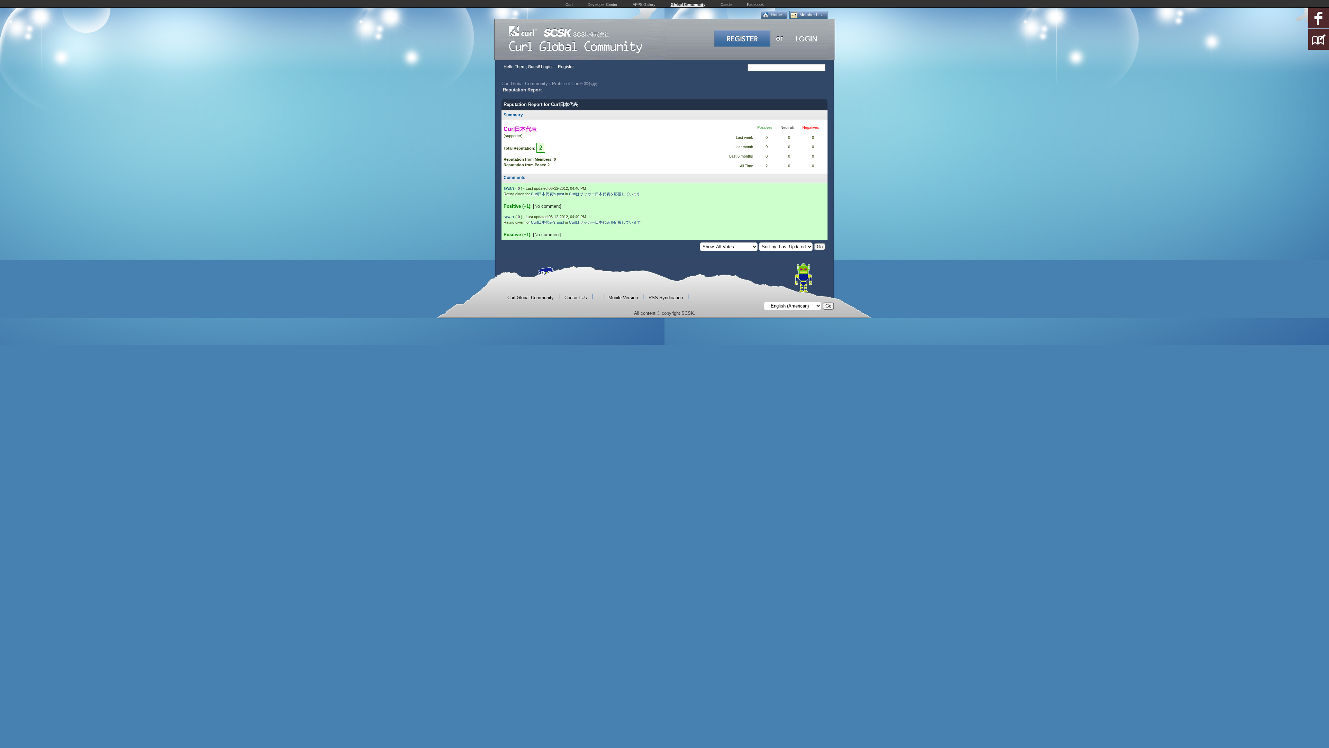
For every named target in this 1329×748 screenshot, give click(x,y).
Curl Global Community (524, 83)
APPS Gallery (644, 4)
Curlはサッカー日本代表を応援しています (605, 194)
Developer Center (602, 4)
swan (509, 188)
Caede (726, 4)
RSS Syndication (666, 297)
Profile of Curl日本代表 (574, 83)
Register (566, 67)
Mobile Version (623, 297)
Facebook (755, 4)
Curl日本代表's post (547, 194)
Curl (569, 4)
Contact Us (575, 297)
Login (546, 67)
